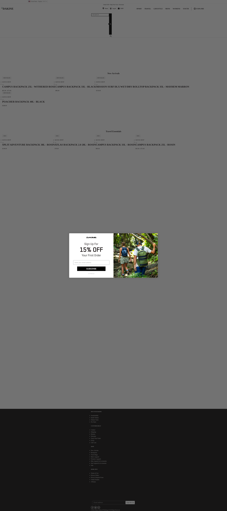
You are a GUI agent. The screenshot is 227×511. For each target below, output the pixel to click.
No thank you (91, 273)
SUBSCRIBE (91, 268)
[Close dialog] (155, 235)
